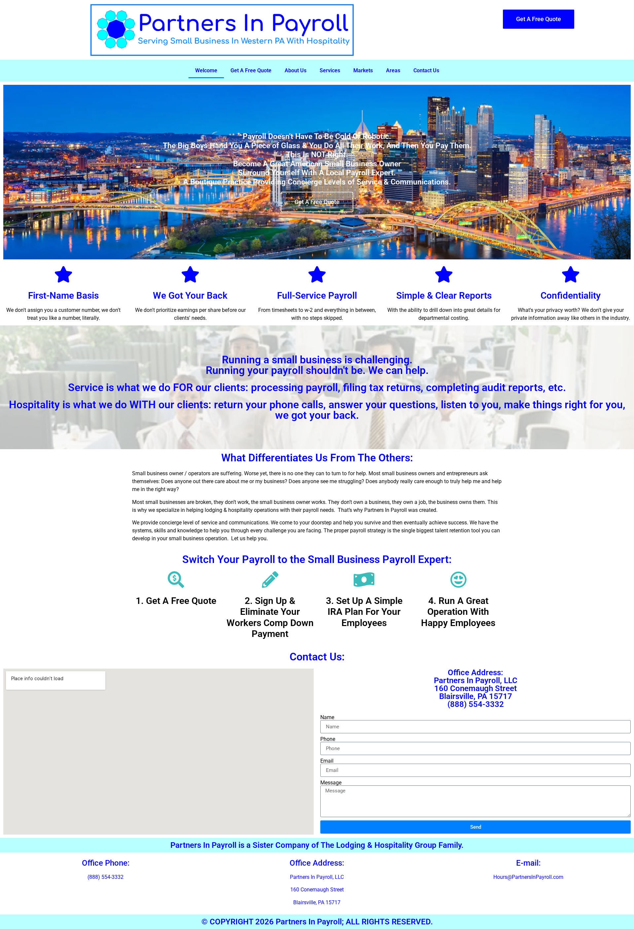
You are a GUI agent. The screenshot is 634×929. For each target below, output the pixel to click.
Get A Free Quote (250, 70)
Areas (393, 70)
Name (327, 717)
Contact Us (426, 70)
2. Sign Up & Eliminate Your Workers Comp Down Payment (270, 617)
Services (330, 70)
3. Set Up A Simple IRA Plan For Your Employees (364, 611)
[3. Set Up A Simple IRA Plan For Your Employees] (364, 579)
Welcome (206, 70)
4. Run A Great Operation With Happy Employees (458, 611)
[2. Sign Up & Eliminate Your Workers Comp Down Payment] (270, 579)
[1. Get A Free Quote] (176, 579)
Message (330, 782)
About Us (295, 70)
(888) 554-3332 (105, 877)
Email (327, 761)
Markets (363, 70)
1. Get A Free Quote (176, 600)
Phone (327, 739)
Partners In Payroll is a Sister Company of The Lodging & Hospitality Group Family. (317, 845)
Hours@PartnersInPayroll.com (528, 877)
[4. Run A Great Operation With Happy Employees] (458, 579)
